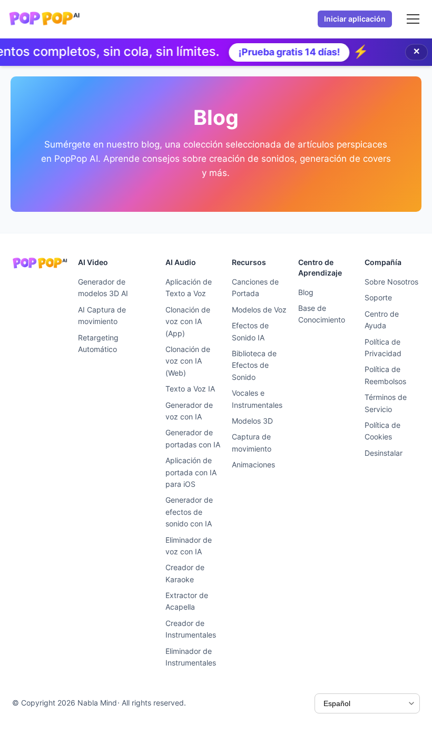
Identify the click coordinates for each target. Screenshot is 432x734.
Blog (305, 292)
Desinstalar (383, 452)
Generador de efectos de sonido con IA (189, 511)
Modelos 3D (252, 420)
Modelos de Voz (259, 309)
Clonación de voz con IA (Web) (187, 361)
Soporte (378, 297)
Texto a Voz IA (190, 388)
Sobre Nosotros (391, 281)
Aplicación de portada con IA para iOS (191, 472)
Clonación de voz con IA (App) (187, 321)
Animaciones (253, 464)
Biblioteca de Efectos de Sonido (254, 365)
